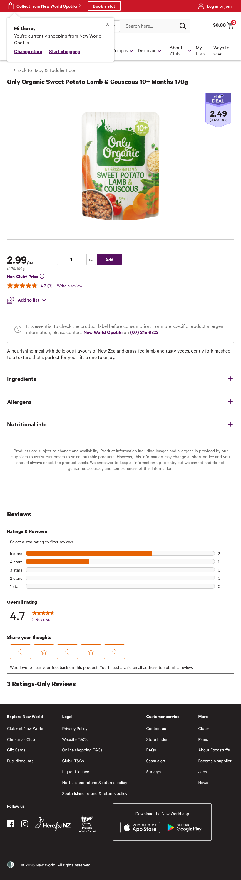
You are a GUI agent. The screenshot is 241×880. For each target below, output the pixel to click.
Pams (203, 739)
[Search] (183, 26)
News (203, 782)
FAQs (151, 750)
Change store (28, 51)
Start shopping (64, 51)
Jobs (202, 771)
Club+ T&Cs (73, 760)
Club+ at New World (25, 728)
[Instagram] (24, 823)
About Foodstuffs (214, 750)
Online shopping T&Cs (82, 750)
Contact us (156, 728)
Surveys (153, 771)
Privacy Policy (74, 728)
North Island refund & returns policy (94, 782)
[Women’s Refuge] (10, 864)
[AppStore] (140, 827)
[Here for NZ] (53, 824)
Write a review (69, 286)
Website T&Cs (75, 739)
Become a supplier (214, 760)
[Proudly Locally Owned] (87, 824)
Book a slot (104, 6)
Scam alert (156, 760)
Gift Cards (16, 750)
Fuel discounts (20, 760)
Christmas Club (21, 739)
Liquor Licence (75, 771)
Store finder (157, 739)
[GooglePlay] (184, 827)
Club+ (203, 728)
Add (109, 259)
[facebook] (10, 823)
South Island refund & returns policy (94, 793)
